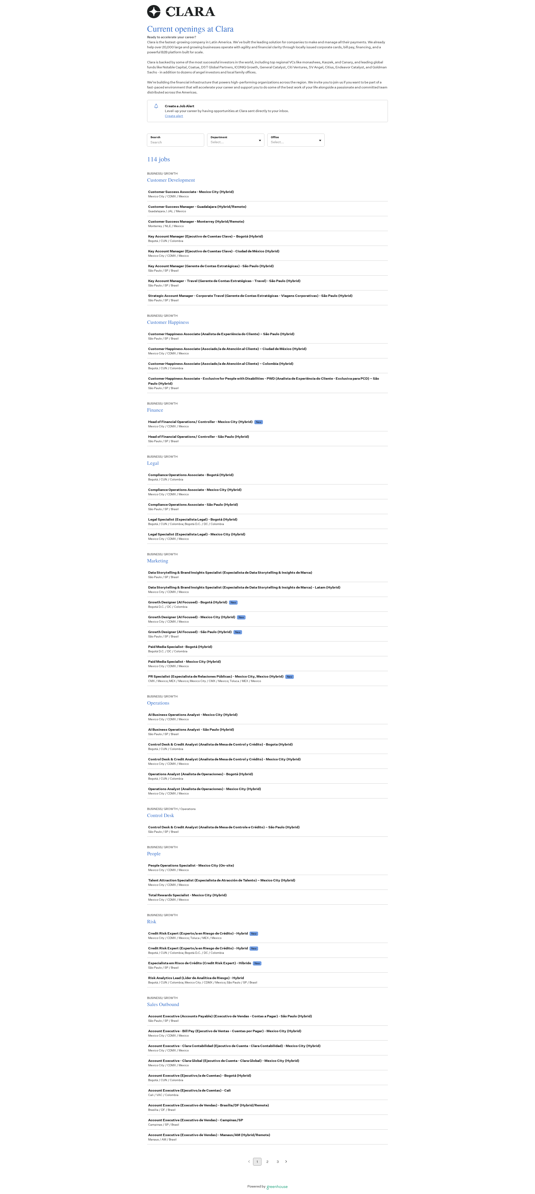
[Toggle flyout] (259, 140)
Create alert (174, 116)
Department (219, 137)
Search (155, 137)
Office (275, 137)
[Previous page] (249, 1162)
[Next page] (286, 1162)
